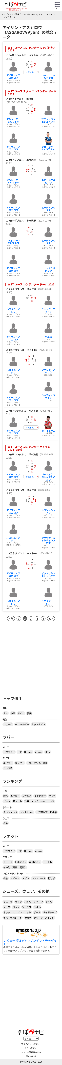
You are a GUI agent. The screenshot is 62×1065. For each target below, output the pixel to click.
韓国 (29, 713)
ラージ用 (8, 768)
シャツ (48, 901)
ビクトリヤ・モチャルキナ (48, 574)
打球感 (51, 878)
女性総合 (26, 796)
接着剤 (27, 917)
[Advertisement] (31, 657)
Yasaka (38, 752)
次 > (51, 618)
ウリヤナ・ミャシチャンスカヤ (48, 540)
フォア (52, 796)
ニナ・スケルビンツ (48, 181)
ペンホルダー (22, 724)
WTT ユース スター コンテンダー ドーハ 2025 (32, 92)
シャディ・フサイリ (48, 396)
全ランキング (10, 812)
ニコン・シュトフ (48, 511)
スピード (15, 878)
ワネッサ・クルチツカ (48, 76)
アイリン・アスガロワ (13, 76)
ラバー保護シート (12, 917)
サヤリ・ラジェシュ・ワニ (48, 120)
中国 (12, 713)
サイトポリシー (31, 1048)
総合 (5, 796)
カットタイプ (38, 724)
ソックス (26, 907)
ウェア (18, 901)
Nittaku (28, 752)
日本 (5, 713)
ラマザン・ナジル (48, 602)
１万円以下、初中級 (46, 812)
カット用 (47, 862)
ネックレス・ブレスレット (17, 912)
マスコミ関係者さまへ (31, 1052)
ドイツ (21, 713)
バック (6, 801)
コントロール (38, 878)
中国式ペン (35, 862)
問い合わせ (31, 1056)
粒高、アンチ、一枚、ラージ (39, 801)
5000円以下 (40, 796)
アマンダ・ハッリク (48, 371)
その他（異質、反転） (14, 867)
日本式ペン (21, 862)
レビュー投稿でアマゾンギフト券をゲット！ (30, 942)
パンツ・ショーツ (33, 901)
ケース (6, 907)
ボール (37, 912)
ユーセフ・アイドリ (48, 310)
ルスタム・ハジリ (13, 310)
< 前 (11, 618)
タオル (37, 907)
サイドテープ (50, 912)
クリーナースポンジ (44, 917)
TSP (19, 752)
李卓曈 (48, 336)
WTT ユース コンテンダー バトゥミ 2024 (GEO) (29, 448)
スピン (25, 878)
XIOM (47, 752)
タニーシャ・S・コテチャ (48, 148)
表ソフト (19, 763)
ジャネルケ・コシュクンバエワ (48, 477)
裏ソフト (8, 763)
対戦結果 (30, 72)
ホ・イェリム (48, 430)
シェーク (8, 724)
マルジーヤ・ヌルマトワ (13, 120)
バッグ (16, 907)
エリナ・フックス (48, 209)
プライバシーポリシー (31, 1043)
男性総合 (15, 796)
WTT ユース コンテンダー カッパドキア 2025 (32, 49)
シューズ (7, 901)
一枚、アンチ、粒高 (37, 763)
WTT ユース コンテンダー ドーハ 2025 (31, 284)
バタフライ (9, 752)
